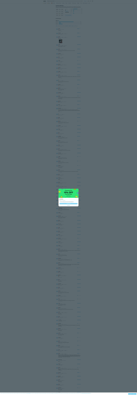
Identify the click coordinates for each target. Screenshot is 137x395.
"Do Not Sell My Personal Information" (86, 393)
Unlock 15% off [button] (68, 203)
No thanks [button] (68, 205)
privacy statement (29, 393)
